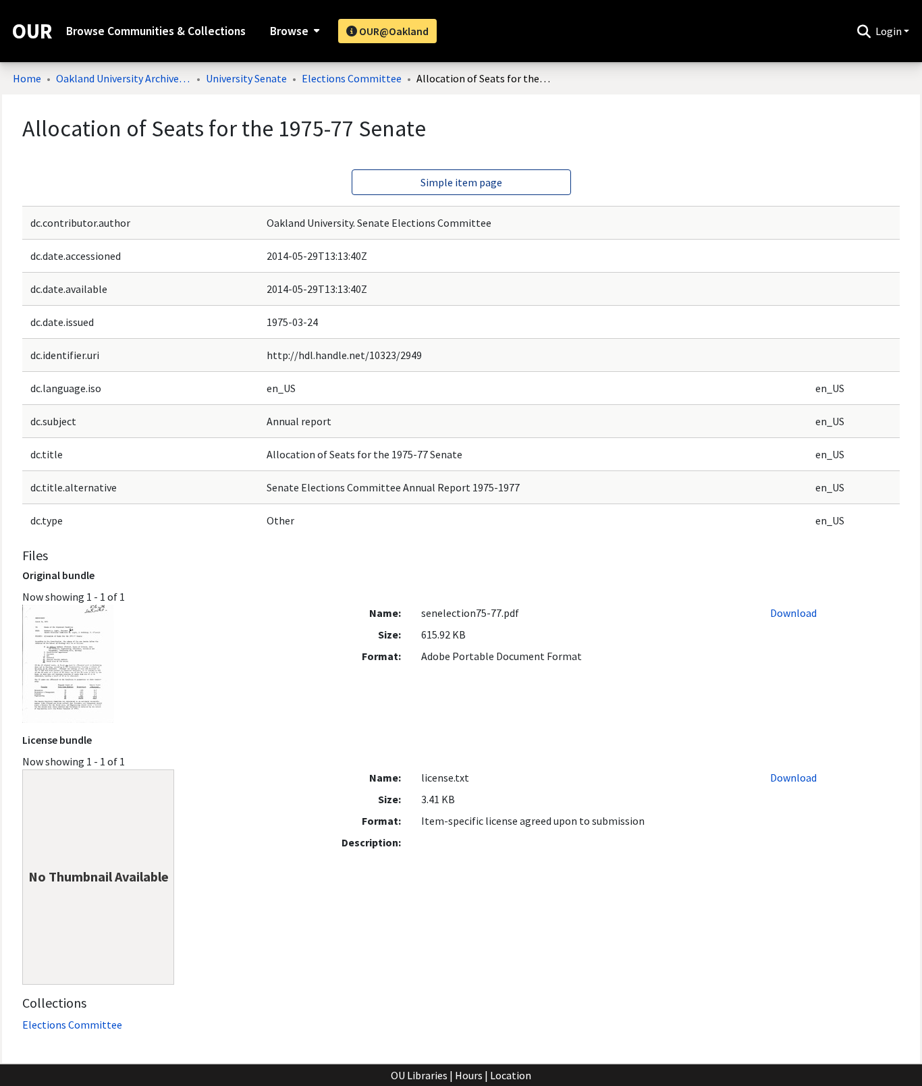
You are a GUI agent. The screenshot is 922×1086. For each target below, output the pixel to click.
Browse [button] (289, 31)
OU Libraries (419, 1075)
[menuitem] (293, 31)
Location (510, 1075)
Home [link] (27, 78)
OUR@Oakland (393, 31)
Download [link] (793, 613)
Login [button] (889, 31)
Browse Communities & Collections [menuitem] (156, 31)
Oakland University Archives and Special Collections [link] (123, 78)
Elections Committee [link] (352, 78)
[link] (72, 1024)
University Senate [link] (246, 78)
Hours (469, 1075)
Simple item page (461, 182)
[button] (863, 31)
